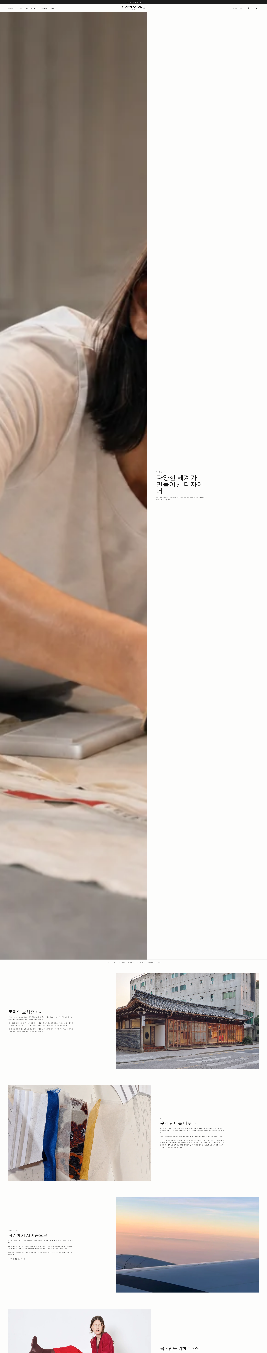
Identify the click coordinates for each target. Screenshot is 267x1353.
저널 (52, 8)
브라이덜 (44, 8)
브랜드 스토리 (110, 962)
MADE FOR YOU (31, 8)
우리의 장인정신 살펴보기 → (17, 1259)
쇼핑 (20, 8)
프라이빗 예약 (237, 8)
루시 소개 (122, 962)
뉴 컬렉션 (11, 8)
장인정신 (131, 962)
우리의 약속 (141, 962)
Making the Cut (154, 962)
